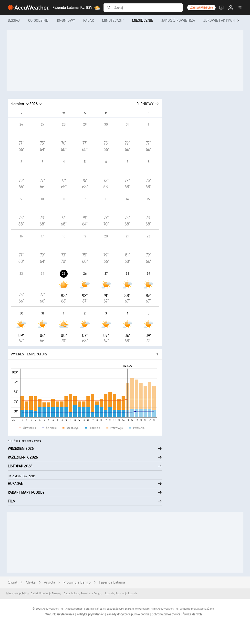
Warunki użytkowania (60, 614)
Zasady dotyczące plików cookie (128, 614)
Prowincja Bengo (77, 582)
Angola (49, 582)
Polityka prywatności (91, 614)
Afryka (31, 582)
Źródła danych (192, 614)
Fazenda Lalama (112, 582)
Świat (12, 582)
